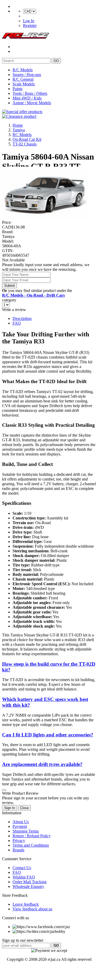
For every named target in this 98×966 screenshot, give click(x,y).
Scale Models (24, 84)
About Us (21, 821)
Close (24, 808)
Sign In (9, 808)
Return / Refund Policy (32, 836)
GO (56, 61)
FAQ (17, 323)
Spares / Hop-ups (27, 74)
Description (22, 318)
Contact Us (22, 867)
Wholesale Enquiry (28, 886)
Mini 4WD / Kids (27, 98)
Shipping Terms (26, 831)
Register (30, 25)
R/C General (23, 79)
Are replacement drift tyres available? (42, 764)
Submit (9, 286)
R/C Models (23, 70)
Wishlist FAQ (24, 877)
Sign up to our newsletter (22, 940)
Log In (28, 21)
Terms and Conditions (31, 845)
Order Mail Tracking (30, 882)
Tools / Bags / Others (30, 93)
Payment (20, 826)
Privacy (19, 840)
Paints (17, 88)
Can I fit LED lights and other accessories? (47, 734)
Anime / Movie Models (32, 103)
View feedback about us (32, 909)
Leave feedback (26, 904)
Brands (18, 850)
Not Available (13, 260)
